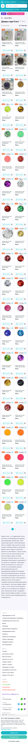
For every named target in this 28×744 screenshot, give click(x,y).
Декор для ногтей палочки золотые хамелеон (19, 118)
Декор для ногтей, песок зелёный (20, 142)
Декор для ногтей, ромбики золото (20, 242)
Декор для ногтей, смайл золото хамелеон (7, 391)
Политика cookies (5, 729)
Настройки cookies (14, 741)
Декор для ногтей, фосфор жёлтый (20, 490)
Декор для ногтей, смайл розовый (20, 316)
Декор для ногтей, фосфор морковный (7, 440)
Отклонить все (14, 737)
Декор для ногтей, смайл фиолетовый (20, 366)
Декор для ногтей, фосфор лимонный (7, 515)
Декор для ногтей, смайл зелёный (7, 366)
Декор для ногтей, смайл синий (7, 341)
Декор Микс (8, 18)
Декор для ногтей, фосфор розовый (20, 465)
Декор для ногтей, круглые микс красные (7, 217)
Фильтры (24, 25)
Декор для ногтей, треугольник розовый (7, 267)
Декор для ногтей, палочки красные (20, 167)
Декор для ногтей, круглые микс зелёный (20, 217)
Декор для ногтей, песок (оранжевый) (7, 167)
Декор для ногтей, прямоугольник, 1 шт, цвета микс (7, 44)
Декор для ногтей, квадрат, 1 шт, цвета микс (20, 44)
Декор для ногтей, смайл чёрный (20, 391)
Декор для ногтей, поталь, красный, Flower (20, 68)
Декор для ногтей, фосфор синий (20, 515)
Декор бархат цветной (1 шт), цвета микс (7, 68)
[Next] (18, 529)
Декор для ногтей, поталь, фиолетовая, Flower (7, 93)
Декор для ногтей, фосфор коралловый (7, 465)
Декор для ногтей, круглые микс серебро (7, 242)
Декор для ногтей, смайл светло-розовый (7, 416)
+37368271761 (23, 2)
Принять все (14, 732)
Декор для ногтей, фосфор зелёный (7, 490)
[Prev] (10, 529)
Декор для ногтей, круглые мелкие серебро (20, 193)
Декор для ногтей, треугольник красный (20, 267)
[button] (6, 25)
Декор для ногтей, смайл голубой (20, 341)
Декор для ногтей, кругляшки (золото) (20, 92)
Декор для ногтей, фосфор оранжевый (20, 440)
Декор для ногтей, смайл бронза (20, 416)
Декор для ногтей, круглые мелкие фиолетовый (7, 193)
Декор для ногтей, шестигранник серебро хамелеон (7, 292)
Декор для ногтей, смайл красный (20, 291)
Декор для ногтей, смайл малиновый (7, 316)
